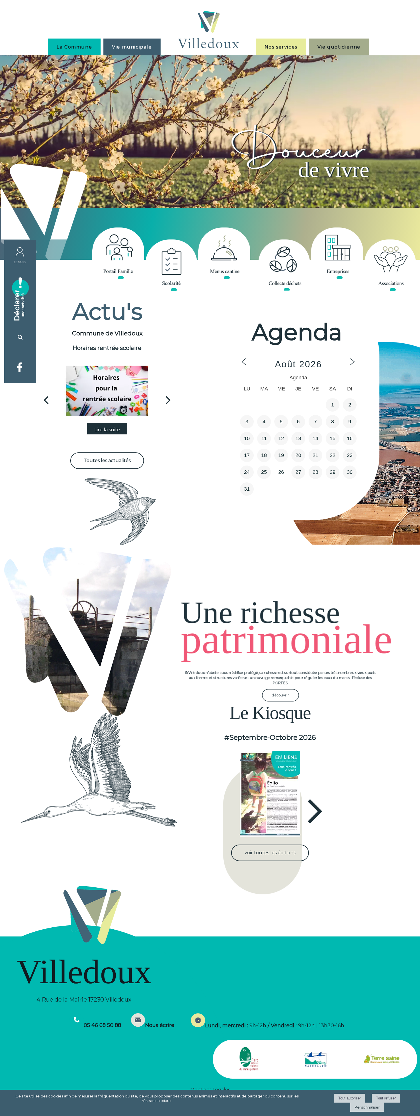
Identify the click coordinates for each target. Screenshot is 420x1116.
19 (281, 455)
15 (332, 438)
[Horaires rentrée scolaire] (107, 390)
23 (350, 455)
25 (264, 472)
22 (332, 455)
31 (247, 489)
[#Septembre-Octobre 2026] (270, 794)
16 (350, 438)
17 (247, 455)
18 (264, 455)
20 (298, 455)
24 (247, 472)
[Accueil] (208, 30)
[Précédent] (46, 399)
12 (281, 438)
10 (247, 438)
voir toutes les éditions (270, 852)
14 (315, 438)
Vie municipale (132, 47)
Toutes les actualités (107, 460)
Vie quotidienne (339, 47)
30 (350, 472)
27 (298, 472)
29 (332, 472)
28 (315, 472)
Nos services (281, 47)
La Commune (74, 47)
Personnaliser (367, 1107)
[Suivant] (168, 399)
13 (298, 438)
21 (315, 455)
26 (281, 472)
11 (264, 438)
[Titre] (118, 253)
